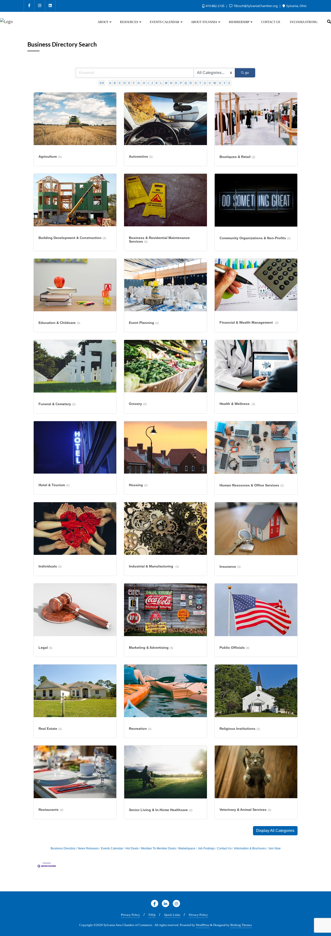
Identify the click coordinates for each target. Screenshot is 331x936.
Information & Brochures (250, 848)
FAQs (152, 915)
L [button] (161, 83)
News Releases (88, 848)
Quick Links (172, 915)
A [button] (110, 83)
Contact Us (224, 848)
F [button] (134, 83)
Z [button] (229, 83)
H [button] (144, 83)
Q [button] (186, 83)
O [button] (176, 83)
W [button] (214, 83)
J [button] (152, 83)
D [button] (125, 83)
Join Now (274, 848)
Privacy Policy (130, 915)
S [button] (196, 83)
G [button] (139, 83)
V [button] (210, 83)
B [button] (115, 83)
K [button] (157, 83)
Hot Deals (132, 848)
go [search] (247, 72)
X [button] (220, 83)
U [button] (205, 83)
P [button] (181, 83)
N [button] (171, 83)
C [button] (120, 83)
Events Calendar (112, 848)
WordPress (202, 925)
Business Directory (63, 848)
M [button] (166, 83)
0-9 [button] (102, 83)
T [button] (200, 83)
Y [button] (224, 83)
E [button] (129, 83)
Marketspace (186, 848)
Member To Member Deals (158, 848)
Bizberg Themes (241, 925)
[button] (275, 830)
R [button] (191, 83)
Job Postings (206, 848)
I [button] (148, 83)
